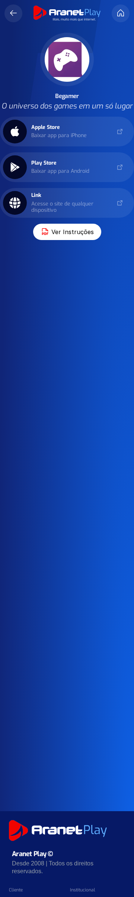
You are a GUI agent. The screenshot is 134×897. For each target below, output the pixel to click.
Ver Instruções (72, 232)
